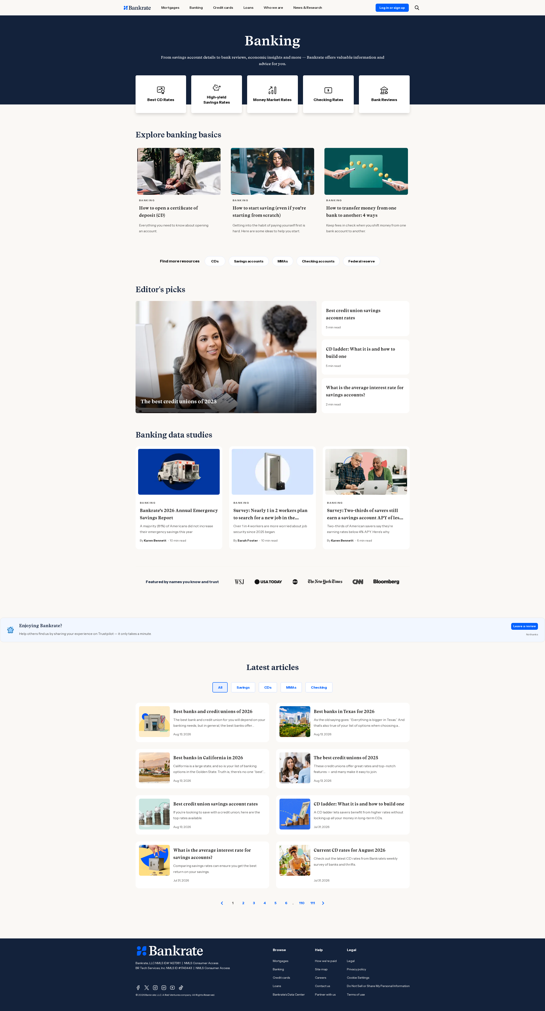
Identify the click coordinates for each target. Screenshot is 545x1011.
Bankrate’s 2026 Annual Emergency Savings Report (179, 514)
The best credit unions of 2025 (179, 401)
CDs (214, 261)
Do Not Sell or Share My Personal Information (378, 986)
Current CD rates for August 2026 (349, 850)
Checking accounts (318, 261)
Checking (319, 687)
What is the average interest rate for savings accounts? (364, 391)
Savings (243, 687)
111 (312, 903)
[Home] (137, 8)
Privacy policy (356, 969)
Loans (277, 986)
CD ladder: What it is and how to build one (360, 353)
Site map (321, 969)
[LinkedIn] (163, 987)
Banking (278, 969)
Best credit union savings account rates (353, 314)
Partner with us (325, 994)
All (220, 687)
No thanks (532, 634)
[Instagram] (155, 987)
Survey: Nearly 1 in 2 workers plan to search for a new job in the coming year (270, 518)
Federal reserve (361, 261)
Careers (320, 978)
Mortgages (280, 961)
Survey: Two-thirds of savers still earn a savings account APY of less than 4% (364, 518)
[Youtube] (172, 987)
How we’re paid (326, 961)
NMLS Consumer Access (201, 963)
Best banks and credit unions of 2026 (212, 711)
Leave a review (524, 626)
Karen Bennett (155, 540)
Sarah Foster (247, 540)
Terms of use (356, 994)
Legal (351, 961)
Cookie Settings (358, 978)
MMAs (283, 261)
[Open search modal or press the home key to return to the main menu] (417, 7)
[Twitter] (146, 987)
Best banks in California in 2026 (208, 757)
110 (302, 903)
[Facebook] (138, 987)
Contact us (322, 986)
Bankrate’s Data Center (289, 994)
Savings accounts (248, 261)
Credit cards (281, 978)
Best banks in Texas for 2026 (344, 711)
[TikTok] (181, 987)
